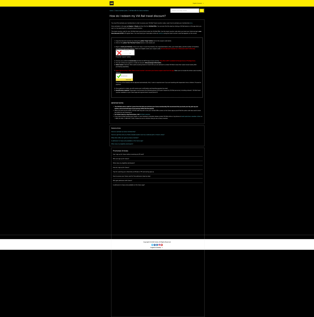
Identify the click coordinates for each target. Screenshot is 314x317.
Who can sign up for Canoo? (121, 158)
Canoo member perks (121, 10)
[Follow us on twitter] (152, 245)
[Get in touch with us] (162, 245)
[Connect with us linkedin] (157, 245)
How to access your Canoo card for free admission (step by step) (131, 176)
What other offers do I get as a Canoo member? (125, 138)
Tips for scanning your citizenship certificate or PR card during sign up (133, 172)
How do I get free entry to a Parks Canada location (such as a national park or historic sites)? (138, 134)
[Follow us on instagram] (159, 245)
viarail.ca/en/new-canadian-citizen (191, 116)
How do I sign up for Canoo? (121, 167)
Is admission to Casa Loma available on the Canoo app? (127, 141)
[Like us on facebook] (155, 245)
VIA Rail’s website (145, 114)
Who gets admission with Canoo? (122, 180)
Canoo (111, 10)
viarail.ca (160, 33)
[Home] (112, 3)
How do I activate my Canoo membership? (123, 131)
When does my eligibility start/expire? (122, 144)
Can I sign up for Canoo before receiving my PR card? (128, 154)
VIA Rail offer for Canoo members (139, 10)
